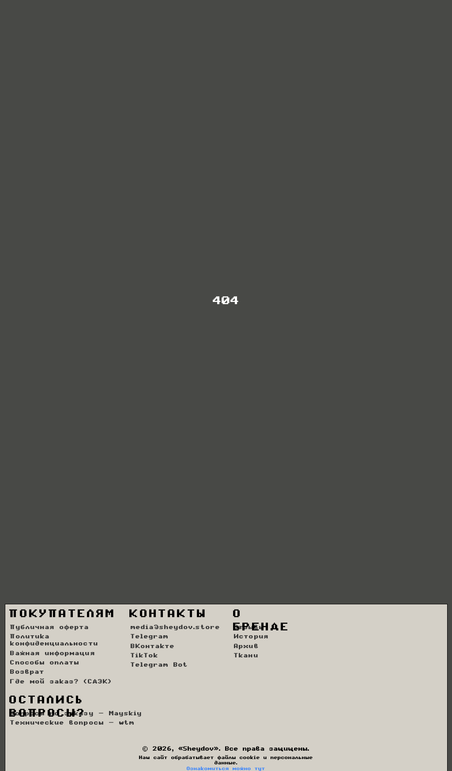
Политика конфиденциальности (54, 640)
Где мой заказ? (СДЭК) (60, 682)
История (251, 637)
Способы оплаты (44, 663)
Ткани (246, 656)
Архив (246, 647)
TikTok (144, 656)
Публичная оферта (49, 628)
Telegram (150, 637)
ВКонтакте (153, 647)
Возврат (27, 672)
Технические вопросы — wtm (72, 723)
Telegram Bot (159, 665)
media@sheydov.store (175, 628)
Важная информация (52, 654)
